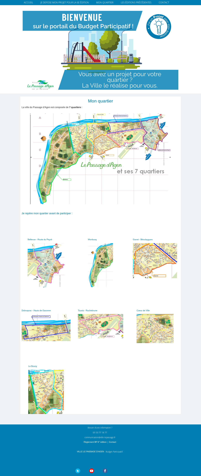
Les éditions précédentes (136, 2)
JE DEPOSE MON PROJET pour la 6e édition (64, 2)
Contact (164, 2)
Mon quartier (104, 2)
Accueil (28, 2)
